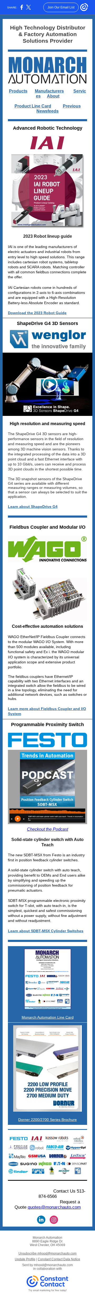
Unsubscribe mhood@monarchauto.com (47, 1253)
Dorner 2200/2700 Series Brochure (47, 1119)
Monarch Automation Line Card (48, 1017)
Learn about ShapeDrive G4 (33, 506)
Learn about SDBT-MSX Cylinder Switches (45, 931)
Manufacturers (49, 91)
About (53, 96)
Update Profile (25, 1259)
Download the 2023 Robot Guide (37, 313)
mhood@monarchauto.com (53, 1265)
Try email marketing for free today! (47, 1290)
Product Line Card (33, 106)
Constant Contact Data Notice (59, 1259)
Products (18, 91)
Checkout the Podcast (47, 829)
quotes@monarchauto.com (54, 1207)
